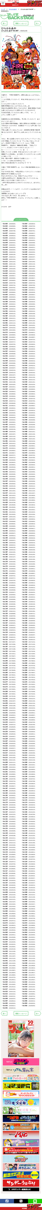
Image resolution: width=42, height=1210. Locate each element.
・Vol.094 (28, 897)
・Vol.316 (28, 635)
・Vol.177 (8, 800)
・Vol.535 (8, 377)
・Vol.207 (8, 765)
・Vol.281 (8, 677)
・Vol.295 (8, 661)
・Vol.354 (28, 590)
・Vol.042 (28, 958)
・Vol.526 (28, 387)
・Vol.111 (8, 878)
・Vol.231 (8, 736)
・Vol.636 (28, 257)
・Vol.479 (8, 443)
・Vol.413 (8, 521)
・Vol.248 (28, 715)
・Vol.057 (8, 942)
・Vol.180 (28, 795)
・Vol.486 (28, 434)
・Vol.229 (8, 739)
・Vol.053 (8, 946)
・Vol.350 (28, 594)
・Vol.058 (28, 939)
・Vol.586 (28, 316)
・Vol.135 (8, 850)
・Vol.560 (28, 346)
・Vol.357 (8, 587)
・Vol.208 (28, 762)
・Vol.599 (8, 301)
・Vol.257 (8, 705)
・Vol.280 (28, 677)
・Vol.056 (28, 942)
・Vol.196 (28, 776)
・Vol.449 (8, 479)
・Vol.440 (28, 488)
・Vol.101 (8, 890)
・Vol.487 (8, 434)
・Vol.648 (28, 242)
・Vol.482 (28, 439)
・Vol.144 (28, 838)
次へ (37, 23)
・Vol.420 (28, 512)
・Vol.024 (28, 979)
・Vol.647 (8, 245)
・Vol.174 (28, 802)
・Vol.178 (28, 798)
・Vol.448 (28, 479)
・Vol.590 (28, 311)
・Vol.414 (28, 519)
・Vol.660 (28, 228)
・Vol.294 (28, 661)
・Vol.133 (8, 852)
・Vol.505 (8, 413)
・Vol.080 (28, 913)
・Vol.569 (8, 337)
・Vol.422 (28, 509)
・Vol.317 (8, 635)
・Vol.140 (28, 842)
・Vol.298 (28, 656)
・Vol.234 (28, 731)
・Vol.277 (8, 682)
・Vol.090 (28, 902)
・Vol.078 (28, 916)
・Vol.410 (28, 524)
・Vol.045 (8, 956)
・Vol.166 (28, 812)
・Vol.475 (8, 448)
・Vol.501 (8, 417)
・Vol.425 (8, 507)
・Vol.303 (8, 651)
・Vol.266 (28, 694)
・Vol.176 (28, 800)
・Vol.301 (8, 653)
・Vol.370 (28, 571)
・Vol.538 (28, 372)
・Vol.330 (28, 618)
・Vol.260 (28, 701)
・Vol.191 (8, 783)
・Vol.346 (28, 599)
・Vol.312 (28, 639)
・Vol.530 (28, 382)
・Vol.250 (28, 713)
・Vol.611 (8, 287)
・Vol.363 (8, 580)
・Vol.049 (8, 951)
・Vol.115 (8, 873)
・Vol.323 (8, 627)
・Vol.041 (8, 961)
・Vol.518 (28, 396)
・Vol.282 (28, 675)
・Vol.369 (8, 573)
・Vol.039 (8, 963)
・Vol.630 (28, 264)
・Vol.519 (8, 396)
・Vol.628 (28, 266)
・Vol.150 (28, 831)
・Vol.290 (28, 665)
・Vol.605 (8, 294)
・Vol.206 (28, 765)
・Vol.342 (28, 604)
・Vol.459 (8, 467)
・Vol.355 (8, 590)
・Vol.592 (28, 309)
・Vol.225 (8, 743)
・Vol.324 (28, 625)
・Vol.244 (28, 720)
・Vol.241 (8, 724)
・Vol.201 (8, 772)
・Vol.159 (8, 821)
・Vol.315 (8, 637)
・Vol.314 (28, 637)
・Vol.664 (28, 224)
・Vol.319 (8, 632)
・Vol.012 (28, 994)
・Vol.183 (8, 793)
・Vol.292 (28, 663)
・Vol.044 (28, 956)
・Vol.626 (28, 268)
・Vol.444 (28, 483)
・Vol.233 (8, 734)
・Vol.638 (28, 254)
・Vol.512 (28, 403)
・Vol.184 (28, 791)
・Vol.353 (8, 592)
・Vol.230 (28, 736)
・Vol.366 (28, 576)
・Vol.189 (8, 786)
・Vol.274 (28, 684)
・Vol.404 (28, 531)
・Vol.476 (28, 446)
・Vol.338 (28, 609)
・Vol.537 (8, 375)
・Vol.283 (8, 675)
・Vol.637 (8, 257)
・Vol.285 (8, 672)
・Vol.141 (8, 842)
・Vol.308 (28, 644)
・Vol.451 (8, 476)
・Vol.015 (8, 991)
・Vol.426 (28, 505)
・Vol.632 (28, 261)
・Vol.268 (28, 691)
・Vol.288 (28, 668)
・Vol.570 (28, 335)
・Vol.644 (28, 247)
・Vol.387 (8, 552)
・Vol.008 (28, 998)
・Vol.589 (8, 313)
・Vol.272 (28, 687)
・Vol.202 (28, 769)
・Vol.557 (8, 351)
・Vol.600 (28, 299)
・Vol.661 (8, 228)
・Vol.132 (28, 852)
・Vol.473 (8, 450)
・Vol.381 (8, 559)
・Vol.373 (8, 568)
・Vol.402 (28, 533)
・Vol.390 (28, 547)
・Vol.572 (28, 332)
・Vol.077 (8, 918)
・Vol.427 (8, 505)
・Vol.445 (8, 483)
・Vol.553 (8, 356)
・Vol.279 (8, 679)
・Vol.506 (28, 410)
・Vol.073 (8, 923)
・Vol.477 (8, 446)
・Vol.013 (8, 994)
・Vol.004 (28, 1003)
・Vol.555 (8, 353)
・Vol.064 (28, 932)
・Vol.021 (8, 984)
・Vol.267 (8, 694)
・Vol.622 (28, 273)
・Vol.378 (28, 561)
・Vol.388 (28, 550)
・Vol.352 (28, 592)
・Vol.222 (28, 746)
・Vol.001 (8, 1008)
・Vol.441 (8, 488)
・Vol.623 (8, 273)
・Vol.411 (8, 524)
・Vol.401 (8, 535)
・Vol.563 (8, 344)
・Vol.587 (8, 316)
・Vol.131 (8, 854)
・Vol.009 (8, 998)
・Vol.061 (8, 937)
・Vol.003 (8, 1005)
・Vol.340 (28, 606)
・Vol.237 (8, 729)
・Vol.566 (28, 339)
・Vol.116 (28, 871)
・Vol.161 (8, 819)
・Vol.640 (28, 252)
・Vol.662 (28, 226)
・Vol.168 (28, 809)
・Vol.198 (28, 774)
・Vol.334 (28, 613)
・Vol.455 (8, 472)
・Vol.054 (28, 944)
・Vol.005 (8, 1003)
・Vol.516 (28, 398)
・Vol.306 (28, 646)
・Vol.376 (28, 564)
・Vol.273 (8, 687)
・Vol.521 (8, 394)
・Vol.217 (8, 753)
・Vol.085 (8, 909)
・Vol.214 (28, 755)
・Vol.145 (8, 838)
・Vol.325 (8, 625)
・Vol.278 (28, 679)
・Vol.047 (8, 953)
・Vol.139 (8, 845)
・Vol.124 (28, 861)
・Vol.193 (8, 781)
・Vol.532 (28, 379)
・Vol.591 (8, 311)
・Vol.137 (8, 847)
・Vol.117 (8, 871)
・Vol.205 (8, 767)
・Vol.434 (28, 495)
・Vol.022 (28, 982)
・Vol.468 (28, 455)
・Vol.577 (8, 327)
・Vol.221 (8, 748)
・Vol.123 (8, 864)
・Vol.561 (8, 346)
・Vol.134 (28, 850)
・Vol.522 (28, 391)
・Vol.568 (28, 337)
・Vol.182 (28, 793)
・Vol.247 (8, 717)
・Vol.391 (8, 547)
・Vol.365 (8, 578)
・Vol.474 (28, 448)
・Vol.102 (28, 887)
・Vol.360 (28, 583)
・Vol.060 (28, 937)
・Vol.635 (8, 259)
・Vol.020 (28, 984)
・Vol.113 (8, 876)
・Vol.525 (8, 389)
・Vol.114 (28, 873)
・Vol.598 (28, 301)
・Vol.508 (28, 408)
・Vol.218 (28, 750)
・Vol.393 (8, 545)
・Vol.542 (28, 368)
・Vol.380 (28, 559)
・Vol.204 (28, 767)
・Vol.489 (8, 431)
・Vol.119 (8, 868)
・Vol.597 (8, 304)
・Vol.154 (28, 826)
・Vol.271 (8, 689)
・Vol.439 (8, 491)
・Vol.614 (28, 283)
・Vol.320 (28, 630)
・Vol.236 (28, 729)
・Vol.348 (28, 597)
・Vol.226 (28, 741)
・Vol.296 (28, 658)
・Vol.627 (8, 268)
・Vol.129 (8, 857)
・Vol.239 (8, 727)
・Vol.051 (8, 949)
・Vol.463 (8, 462)
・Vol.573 (8, 332)
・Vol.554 (28, 353)
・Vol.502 (28, 415)
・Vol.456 (28, 469)
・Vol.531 (8, 382)
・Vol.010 (28, 996)
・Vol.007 (8, 1001)
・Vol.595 (8, 306)
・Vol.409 (8, 526)
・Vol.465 (8, 460)
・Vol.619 (8, 278)
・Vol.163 (8, 817)
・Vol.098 (28, 892)
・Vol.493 (8, 427)
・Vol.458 (28, 467)
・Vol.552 (28, 356)
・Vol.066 (28, 930)
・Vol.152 (28, 828)
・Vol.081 (8, 913)
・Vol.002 (28, 1005)
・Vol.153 (8, 828)
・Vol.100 (28, 890)
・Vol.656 (28, 233)
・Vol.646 (28, 245)
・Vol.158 (28, 821)
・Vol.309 (8, 644)
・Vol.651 (8, 240)
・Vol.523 (8, 391)
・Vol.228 (28, 739)
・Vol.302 (28, 651)
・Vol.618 (28, 278)
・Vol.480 (28, 441)
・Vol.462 (28, 462)
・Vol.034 (28, 968)
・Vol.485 (8, 436)
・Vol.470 (28, 453)
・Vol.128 (28, 857)
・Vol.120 (28, 866)
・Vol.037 (8, 965)
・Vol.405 (8, 531)
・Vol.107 (8, 883)
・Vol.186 (28, 788)
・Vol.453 (8, 474)
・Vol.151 (8, 831)
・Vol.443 (8, 486)
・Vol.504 (28, 413)
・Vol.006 (28, 1001)
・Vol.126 (28, 859)
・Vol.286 (28, 670)
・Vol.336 (28, 611)
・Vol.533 (8, 379)
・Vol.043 (8, 958)
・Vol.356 (28, 587)
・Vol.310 (28, 642)
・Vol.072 (28, 923)
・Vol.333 (8, 616)
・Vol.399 (8, 538)
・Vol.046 (28, 953)
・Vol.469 (8, 455)
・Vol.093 (8, 899)
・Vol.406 (28, 528)
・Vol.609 (8, 290)
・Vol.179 (8, 798)
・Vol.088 (28, 904)
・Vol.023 (8, 982)
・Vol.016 (28, 989)
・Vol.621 (8, 275)
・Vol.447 (8, 481)
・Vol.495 (8, 424)
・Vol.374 (28, 566)
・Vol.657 (8, 233)
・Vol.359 (8, 585)
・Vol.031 (8, 972)
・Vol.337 (8, 611)
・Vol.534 (28, 377)
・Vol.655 (8, 235)
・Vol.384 (28, 554)
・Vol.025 (8, 979)
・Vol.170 (28, 807)
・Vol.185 (8, 791)
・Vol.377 (8, 564)
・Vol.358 (28, 585)
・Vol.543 (8, 368)
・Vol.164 (28, 814)
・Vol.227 (8, 741)
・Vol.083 (8, 911)
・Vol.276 (28, 682)
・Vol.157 (8, 824)
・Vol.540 (28, 370)
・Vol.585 (8, 318)
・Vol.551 (8, 358)
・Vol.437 (8, 493)
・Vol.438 (28, 491)
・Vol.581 (8, 323)
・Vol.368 (28, 573)
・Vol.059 (8, 939)
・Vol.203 (8, 769)
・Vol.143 (8, 840)
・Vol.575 (8, 330)
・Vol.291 (8, 665)
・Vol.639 (8, 254)
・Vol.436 (28, 493)
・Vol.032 (28, 970)
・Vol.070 (28, 925)
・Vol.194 (28, 779)
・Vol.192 (28, 781)
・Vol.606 (28, 292)
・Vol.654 (28, 235)
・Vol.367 (8, 576)
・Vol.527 (8, 387)
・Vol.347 (8, 599)
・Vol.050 (28, 949)
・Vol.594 (28, 306)
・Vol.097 (8, 894)
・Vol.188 (28, 786)
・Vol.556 (28, 351)
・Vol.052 (28, 946)
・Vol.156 (28, 824)
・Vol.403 (8, 533)
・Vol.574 (28, 330)
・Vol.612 (28, 285)
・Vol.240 (28, 724)
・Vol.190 (28, 783)
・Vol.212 (28, 757)
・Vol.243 (8, 722)
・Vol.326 (28, 623)
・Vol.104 (28, 885)
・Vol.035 (8, 968)
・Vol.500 (28, 417)
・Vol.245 (8, 720)
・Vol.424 (28, 507)
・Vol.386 (28, 552)
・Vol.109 (8, 880)
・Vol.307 (8, 646)
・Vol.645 (8, 247)
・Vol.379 (8, 561)
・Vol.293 (8, 663)
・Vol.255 (8, 708)
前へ (4, 23)
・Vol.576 (28, 327)
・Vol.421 (8, 512)
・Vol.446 (28, 481)
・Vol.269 (8, 691)
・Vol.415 (8, 519)
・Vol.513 (8, 403)
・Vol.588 (28, 313)
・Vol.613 (8, 285)
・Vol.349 (8, 597)
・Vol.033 (8, 970)
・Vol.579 (8, 325)
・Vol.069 (8, 927)
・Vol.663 (8, 226)
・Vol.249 (8, 715)
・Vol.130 (28, 854)
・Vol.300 (28, 653)
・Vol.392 (28, 545)
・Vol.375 (8, 566)
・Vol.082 (28, 911)
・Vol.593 (8, 309)
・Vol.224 (28, 743)
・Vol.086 (28, 906)
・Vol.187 (8, 788)
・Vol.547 (8, 363)
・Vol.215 (8, 755)
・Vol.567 (8, 339)
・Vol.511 (8, 405)
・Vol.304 (28, 649)
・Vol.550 (28, 358)
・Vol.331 (8, 618)
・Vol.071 (8, 925)
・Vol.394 (28, 542)
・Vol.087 (8, 906)
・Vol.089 (8, 904)
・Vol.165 (8, 814)
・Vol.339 (8, 609)
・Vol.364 (28, 578)
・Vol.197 (8, 776)
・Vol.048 (28, 951)
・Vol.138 (28, 845)
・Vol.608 (28, 290)
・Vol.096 (28, 894)
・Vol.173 (8, 805)
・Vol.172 (28, 805)
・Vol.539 (8, 372)
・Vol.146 (28, 835)
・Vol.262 (28, 698)
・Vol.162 (28, 817)
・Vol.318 (28, 632)
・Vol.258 (28, 703)
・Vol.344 (28, 601)
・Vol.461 (8, 465)
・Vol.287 (8, 670)
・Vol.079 (8, 916)
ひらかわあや (13, 9)
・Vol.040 (28, 961)
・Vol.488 (28, 431)
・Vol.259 (8, 703)
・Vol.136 (28, 847)
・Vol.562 (28, 344)
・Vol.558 (28, 349)
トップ (3, 9)
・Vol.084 (28, 909)
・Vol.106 (28, 883)
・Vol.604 (28, 294)
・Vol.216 (28, 753)
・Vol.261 (8, 701)
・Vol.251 (8, 713)
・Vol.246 (28, 717)
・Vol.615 (8, 283)
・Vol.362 (28, 580)
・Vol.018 (28, 987)
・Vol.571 (8, 335)
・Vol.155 (8, 826)
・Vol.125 (8, 861)
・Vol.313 (8, 639)
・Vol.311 (8, 642)
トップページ (31, 1207)
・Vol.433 (8, 498)
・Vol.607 (8, 292)
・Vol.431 (8, 500)
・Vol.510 (28, 405)
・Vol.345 (8, 601)
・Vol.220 (28, 748)
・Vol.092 (28, 899)
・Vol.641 (8, 252)
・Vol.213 (8, 757)
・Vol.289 (8, 668)
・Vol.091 (8, 902)
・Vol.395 (8, 542)
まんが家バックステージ (17, 16)
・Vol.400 (28, 535)
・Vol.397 (8, 540)
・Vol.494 (28, 424)
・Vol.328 (28, 620)
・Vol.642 (28, 250)
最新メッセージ (21, 23)
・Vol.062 (28, 935)
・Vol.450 (28, 476)
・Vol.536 (28, 375)
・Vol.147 (8, 835)
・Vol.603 (8, 297)
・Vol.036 (28, 965)
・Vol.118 (28, 868)
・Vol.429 (8, 502)
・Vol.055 (8, 944)
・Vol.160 (28, 819)
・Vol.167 (8, 812)
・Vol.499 (8, 420)
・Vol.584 (28, 318)
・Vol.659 (8, 231)
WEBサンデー (34, 3)
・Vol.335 (8, 613)
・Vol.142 (28, 840)
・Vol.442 (28, 486)
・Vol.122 (28, 864)
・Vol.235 (8, 731)
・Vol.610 (28, 287)
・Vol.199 (8, 774)
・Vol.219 (8, 750)
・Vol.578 (28, 325)
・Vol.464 (28, 460)
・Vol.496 (28, 422)
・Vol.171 (8, 807)
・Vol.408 (28, 526)
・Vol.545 (8, 365)
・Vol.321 (8, 630)
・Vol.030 (28, 972)
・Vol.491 (8, 429)
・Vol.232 (28, 734)
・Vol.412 (28, 521)
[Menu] (3, 3)
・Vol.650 (28, 240)
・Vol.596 (28, 304)
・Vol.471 (8, 453)
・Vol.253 (8, 710)
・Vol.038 (28, 963)
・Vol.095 (8, 897)
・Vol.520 (28, 394)
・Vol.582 (28, 320)
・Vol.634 (28, 259)
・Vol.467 (8, 457)
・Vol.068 (28, 927)
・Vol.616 (28, 280)
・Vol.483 (8, 439)
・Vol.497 (8, 422)
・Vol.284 (28, 672)
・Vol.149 (8, 833)
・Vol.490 (28, 429)
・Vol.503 (8, 415)
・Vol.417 (8, 516)
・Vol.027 (8, 977)
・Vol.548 (28, 361)
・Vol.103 (8, 887)
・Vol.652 (28, 238)
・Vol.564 (28, 342)
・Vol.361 (8, 583)
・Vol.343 (8, 604)
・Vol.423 (8, 509)
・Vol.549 (8, 361)
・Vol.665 (8, 224)
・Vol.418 (28, 514)
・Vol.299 (8, 656)
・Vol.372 (28, 568)
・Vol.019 (8, 987)
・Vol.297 (8, 658)
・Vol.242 (28, 722)
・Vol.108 (28, 880)
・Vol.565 (8, 342)
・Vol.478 (28, 443)
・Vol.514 (28, 401)
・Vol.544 (28, 365)
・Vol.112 (28, 876)
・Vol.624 (28, 271)
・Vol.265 (8, 696)
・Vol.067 (8, 930)
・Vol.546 (28, 363)
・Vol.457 (8, 469)
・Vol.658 (28, 231)
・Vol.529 (8, 384)
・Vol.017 (8, 989)
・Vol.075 (8, 920)
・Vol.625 (8, 271)
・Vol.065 (8, 932)
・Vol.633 (8, 261)
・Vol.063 (8, 935)
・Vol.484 (28, 436)
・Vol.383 (8, 557)
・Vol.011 (8, 996)
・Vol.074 (28, 920)
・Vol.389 (8, 550)
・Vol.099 (8, 892)
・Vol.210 (28, 760)
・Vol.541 (8, 370)
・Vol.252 (28, 710)
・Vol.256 (28, 705)
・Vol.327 (8, 623)
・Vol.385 (8, 554)
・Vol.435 (8, 495)
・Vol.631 (8, 264)
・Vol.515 (8, 401)
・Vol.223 (8, 746)
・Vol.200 (28, 772)
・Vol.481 (8, 441)
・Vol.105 (8, 885)
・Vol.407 (8, 528)
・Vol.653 (8, 238)
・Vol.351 (8, 594)
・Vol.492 (28, 427)
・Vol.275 (8, 684)
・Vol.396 (28, 540)
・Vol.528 (28, 384)
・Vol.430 (28, 500)
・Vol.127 (8, 859)
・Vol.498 (28, 420)
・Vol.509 (8, 408)
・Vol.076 (28, 918)
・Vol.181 (8, 795)
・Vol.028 (28, 975)
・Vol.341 (8, 606)
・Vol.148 (28, 833)
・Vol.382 (28, 557)
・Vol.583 (8, 320)
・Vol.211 (8, 760)
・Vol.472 (28, 450)
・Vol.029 (8, 975)
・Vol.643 (8, 250)
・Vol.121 (8, 866)
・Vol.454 (28, 472)
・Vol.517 (8, 398)
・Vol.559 (8, 349)
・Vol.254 (28, 708)
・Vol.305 (8, 649)
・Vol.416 (28, 516)
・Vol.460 (28, 465)
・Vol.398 (28, 538)
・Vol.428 (28, 502)
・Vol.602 (28, 297)
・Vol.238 (28, 727)
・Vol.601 (8, 299)
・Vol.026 (28, 977)
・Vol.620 (28, 275)
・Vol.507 (8, 410)
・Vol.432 (28, 498)
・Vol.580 (28, 323)
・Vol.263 (8, 698)
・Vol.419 (8, 514)
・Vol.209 (8, 762)
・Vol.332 (28, 616)
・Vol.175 (8, 802)
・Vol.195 (8, 779)
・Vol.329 (8, 620)
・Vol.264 (28, 696)
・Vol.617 (8, 280)
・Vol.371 (8, 571)
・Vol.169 (8, 809)
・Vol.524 (28, 389)
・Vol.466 (28, 457)
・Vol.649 (8, 242)
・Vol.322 (28, 627)
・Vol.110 (28, 878)
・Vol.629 (8, 266)
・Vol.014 (28, 991)
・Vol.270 (28, 689)
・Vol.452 (28, 474)
